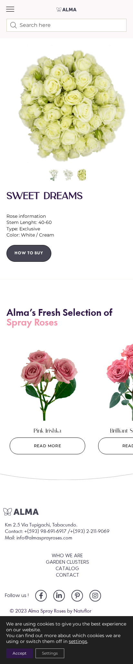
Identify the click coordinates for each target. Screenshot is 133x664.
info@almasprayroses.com (44, 538)
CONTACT (67, 575)
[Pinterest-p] (77, 596)
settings (78, 641)
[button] (10, 9)
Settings (50, 653)
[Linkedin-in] (59, 596)
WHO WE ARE (67, 555)
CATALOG (67, 568)
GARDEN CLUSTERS (67, 562)
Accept (19, 653)
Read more (47, 445)
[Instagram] (95, 596)
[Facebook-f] (41, 596)
